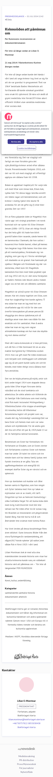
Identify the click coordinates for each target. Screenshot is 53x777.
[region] (26, 132)
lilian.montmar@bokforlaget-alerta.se (27, 719)
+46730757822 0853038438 (26, 723)
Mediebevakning (26, 756)
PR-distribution (26, 760)
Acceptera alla (36, 142)
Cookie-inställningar (26, 148)
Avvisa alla (16, 142)
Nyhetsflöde (26, 772)
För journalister (26, 768)
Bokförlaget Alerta (26, 727)
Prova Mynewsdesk (26, 764)
